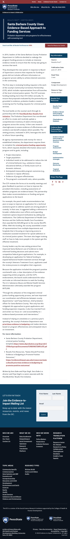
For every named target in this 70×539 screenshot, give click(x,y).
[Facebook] (52, 181)
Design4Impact (24, 439)
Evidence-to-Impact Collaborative (13, 12)
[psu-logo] (12, 517)
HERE (30, 45)
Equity (5, 490)
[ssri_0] (57, 516)
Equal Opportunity (60, 529)
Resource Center (59, 442)
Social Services (8, 494)
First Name (43, 394)
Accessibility (55, 531)
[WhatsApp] (62, 181)
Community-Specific (10, 469)
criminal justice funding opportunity (31, 145)
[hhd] (35, 516)
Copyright (64, 531)
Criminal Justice (8, 472)
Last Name (56, 394)
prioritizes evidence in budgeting (16, 324)
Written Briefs (30, 469)
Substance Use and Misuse (12, 497)
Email (41, 404)
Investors (39, 446)
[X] (56, 181)
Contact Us (6, 441)
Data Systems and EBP (10, 474)
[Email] (52, 184)
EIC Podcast (57, 445)
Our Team (6, 439)
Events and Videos (31, 472)
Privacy (35, 529)
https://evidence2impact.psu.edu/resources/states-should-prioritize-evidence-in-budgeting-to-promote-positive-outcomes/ (26, 362)
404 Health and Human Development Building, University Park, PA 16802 (14, 533)
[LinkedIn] (59, 181)
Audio (27, 474)
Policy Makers (41, 439)
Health (5, 492)
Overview (6, 436)
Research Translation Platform (23, 448)
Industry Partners (42, 444)
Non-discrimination (45, 529)
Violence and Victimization (12, 499)
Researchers (40, 442)
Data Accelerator (25, 436)
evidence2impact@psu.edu (12, 529)
